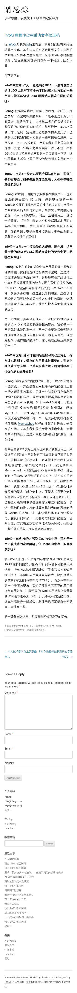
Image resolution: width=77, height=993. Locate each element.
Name (8, 734)
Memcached (26, 423)
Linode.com (47, 977)
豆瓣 (28, 981)
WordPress (22, 977)
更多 (6, 810)
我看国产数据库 (12, 890)
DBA (48, 85)
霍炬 (6, 958)
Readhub (9, 828)
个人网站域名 (11, 859)
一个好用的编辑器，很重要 (19, 917)
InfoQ (12, 44)
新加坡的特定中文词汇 (16, 881)
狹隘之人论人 (11, 903)
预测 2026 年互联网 (15, 863)
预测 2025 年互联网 (15, 868)
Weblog (8, 819)
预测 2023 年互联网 (15, 908)
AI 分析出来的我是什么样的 (19, 877)
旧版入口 (9, 945)
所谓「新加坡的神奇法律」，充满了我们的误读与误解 (33, 872)
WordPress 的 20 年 (15, 899)
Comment (11, 692)
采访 (29, 44)
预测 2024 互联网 (13, 885)
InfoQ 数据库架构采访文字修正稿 (32, 35)
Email (8, 748)
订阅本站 (9, 949)
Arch (45, 625)
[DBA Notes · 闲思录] (16, 9)
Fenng (58, 625)
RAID (66, 497)
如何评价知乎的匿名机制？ (19, 894)
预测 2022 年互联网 (15, 921)
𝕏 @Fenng (10, 823)
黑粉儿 (8, 926)
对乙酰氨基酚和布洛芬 (16, 912)
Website (9, 763)
